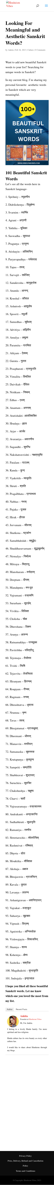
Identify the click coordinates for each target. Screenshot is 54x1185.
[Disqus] (27, 1099)
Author (9, 1009)
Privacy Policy (25, 1155)
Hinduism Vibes (35, 1019)
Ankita (11, 49)
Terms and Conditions (25, 1170)
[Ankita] (13, 1025)
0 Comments (40, 49)
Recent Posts (21, 1009)
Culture (31, 49)
